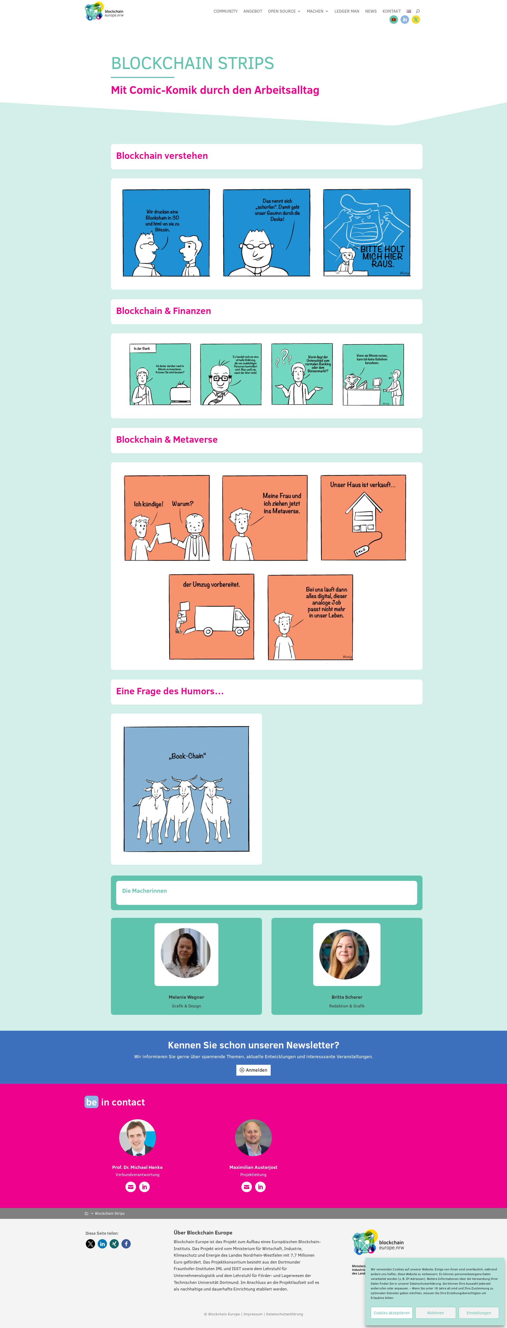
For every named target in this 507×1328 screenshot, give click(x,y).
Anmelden (256, 1070)
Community (226, 11)
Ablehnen (435, 1313)
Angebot (252, 11)
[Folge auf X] (415, 19)
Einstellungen (479, 1313)
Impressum (252, 1314)
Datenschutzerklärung (425, 1283)
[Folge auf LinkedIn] (404, 19)
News (371, 11)
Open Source (282, 11)
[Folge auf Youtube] (393, 19)
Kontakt (392, 11)
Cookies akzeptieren (392, 1313)
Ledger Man (347, 11)
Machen (315, 11)
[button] (90, 1243)
